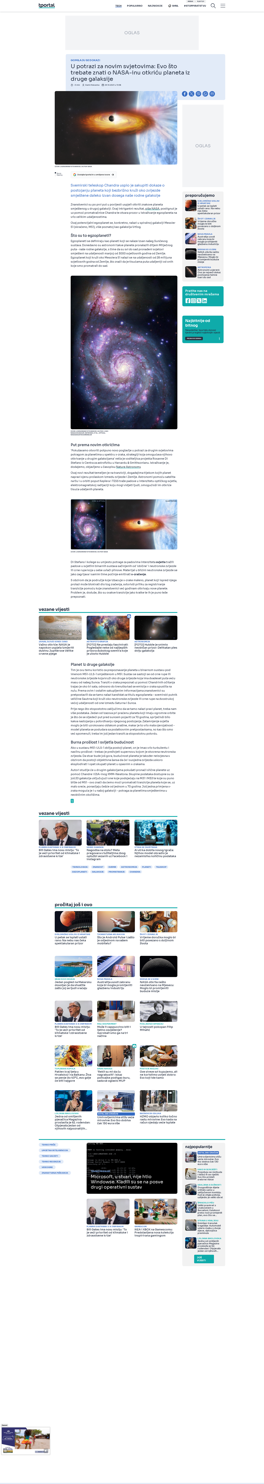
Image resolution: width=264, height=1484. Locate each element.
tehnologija (80, 867)
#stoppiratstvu (195, 5)
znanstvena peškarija (55, 1173)
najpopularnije (198, 1147)
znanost (98, 867)
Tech (118, 5)
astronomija (129, 867)
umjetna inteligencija (55, 1150)
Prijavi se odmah (194, 338)
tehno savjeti (50, 1156)
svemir (112, 867)
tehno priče (48, 1144)
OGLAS (132, 32)
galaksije (98, 872)
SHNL (175, 5)
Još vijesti (201, 1259)
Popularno (134, 5)
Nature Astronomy (128, 467)
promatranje (117, 872)
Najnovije (155, 5)
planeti (146, 867)
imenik (190, 1)
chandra (135, 872)
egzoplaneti (79, 872)
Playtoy (200, 1)
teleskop (161, 867)
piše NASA (152, 208)
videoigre (47, 1167)
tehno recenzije (51, 1161)
